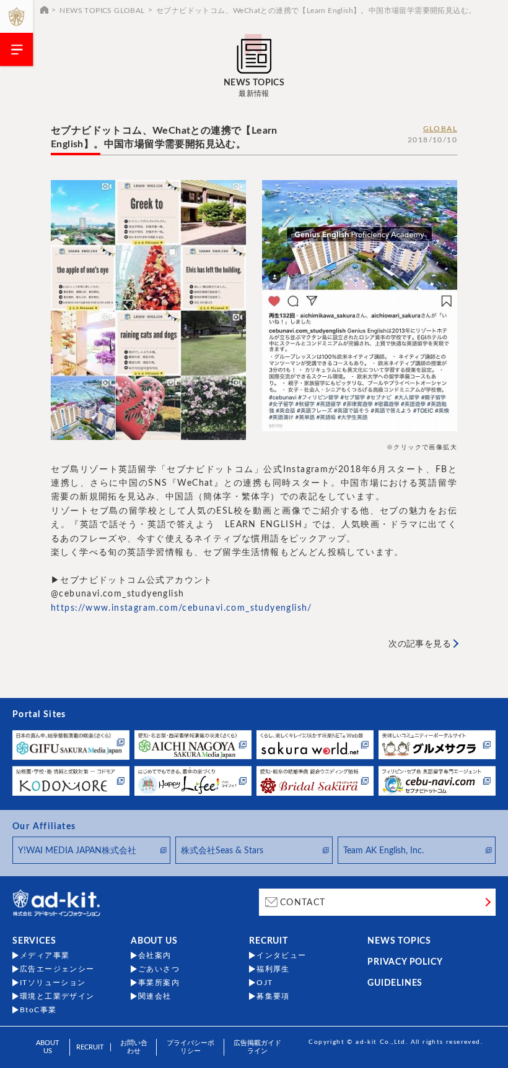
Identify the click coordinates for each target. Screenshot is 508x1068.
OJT (264, 982)
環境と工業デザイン (57, 996)
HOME (44, 9)
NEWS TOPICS (399, 941)
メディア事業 (44, 955)
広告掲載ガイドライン (257, 1047)
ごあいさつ (159, 969)
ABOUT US (154, 941)
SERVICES (34, 941)
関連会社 (155, 996)
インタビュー (281, 955)
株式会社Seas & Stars (222, 850)
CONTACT (303, 902)
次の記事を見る (419, 644)
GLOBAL (440, 128)
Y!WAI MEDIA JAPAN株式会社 (77, 850)
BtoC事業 (38, 1010)
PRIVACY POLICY (404, 962)
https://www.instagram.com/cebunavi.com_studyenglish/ (181, 608)
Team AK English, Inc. (383, 850)
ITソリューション (53, 982)
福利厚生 (273, 969)
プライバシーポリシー (190, 1047)
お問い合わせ (133, 1047)
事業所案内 (159, 982)
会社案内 (155, 955)
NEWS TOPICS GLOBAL (101, 10)
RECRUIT (268, 941)
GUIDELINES (395, 983)
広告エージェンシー (57, 969)
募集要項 (273, 996)
